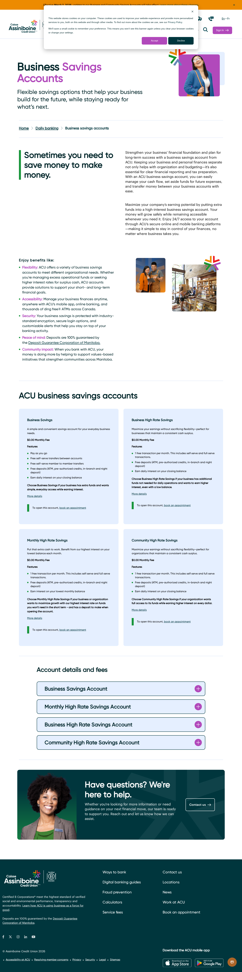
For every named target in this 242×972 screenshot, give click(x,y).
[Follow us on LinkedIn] (25, 937)
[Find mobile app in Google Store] (209, 963)
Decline (181, 40)
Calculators (112, 902)
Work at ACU (174, 902)
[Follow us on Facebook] (3, 937)
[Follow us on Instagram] (18, 937)
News (167, 892)
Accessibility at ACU (18, 959)
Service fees (113, 912)
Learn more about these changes (179, 4)
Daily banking (47, 128)
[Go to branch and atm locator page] (199, 18)
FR (228, 18)
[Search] (205, 30)
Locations (171, 882)
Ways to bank (114, 872)
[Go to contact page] (211, 18)
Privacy (76, 959)
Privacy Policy (175, 22)
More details (34, 496)
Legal (102, 959)
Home (24, 128)
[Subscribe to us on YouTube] (33, 937)
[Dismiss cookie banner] (192, 12)
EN (223, 18)
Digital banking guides (122, 882)
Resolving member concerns (51, 959)
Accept (154, 40)
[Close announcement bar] (234, 4)
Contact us (197, 805)
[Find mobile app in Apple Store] (177, 963)
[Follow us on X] (10, 937)
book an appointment (72, 507)
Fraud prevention (117, 892)
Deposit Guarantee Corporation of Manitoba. (64, 342)
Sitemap (115, 959)
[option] (223, 19)
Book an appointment (181, 912)
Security (90, 959)
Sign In (220, 30)
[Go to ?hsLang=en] (28, 27)
